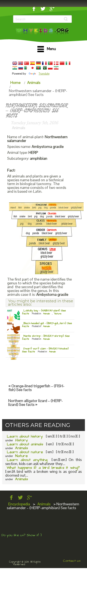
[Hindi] (14, 68)
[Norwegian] (20, 63)
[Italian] (68, 63)
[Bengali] (38, 68)
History (21, 440)
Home (15, 82)
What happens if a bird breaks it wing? (43, 467)
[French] (44, 63)
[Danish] (56, 63)
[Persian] (56, 68)
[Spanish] (32, 63)
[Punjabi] (44, 68)
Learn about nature (25, 452)
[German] (38, 63)
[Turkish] (26, 63)
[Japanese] (32, 68)
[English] (14, 63)
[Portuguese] (50, 63)
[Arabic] (26, 68)
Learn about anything (27, 459)
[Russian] (20, 68)
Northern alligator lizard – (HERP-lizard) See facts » (35, 402)
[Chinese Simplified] (62, 63)
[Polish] (50, 68)
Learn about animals (25, 444)
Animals (33, 82)
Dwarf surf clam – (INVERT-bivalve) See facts (45, 350)
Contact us (71, 560)
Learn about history (25, 436)
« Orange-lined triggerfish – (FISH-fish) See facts (36, 387)
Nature (57, 313)
